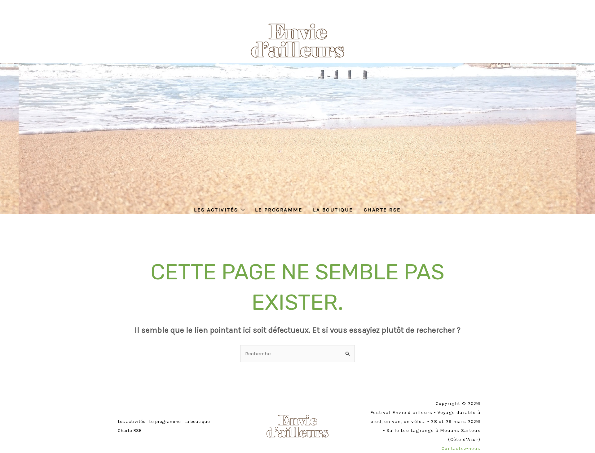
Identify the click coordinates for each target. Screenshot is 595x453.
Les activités (216, 210)
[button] (241, 209)
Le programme (278, 210)
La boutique (333, 210)
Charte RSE (382, 210)
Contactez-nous (461, 448)
